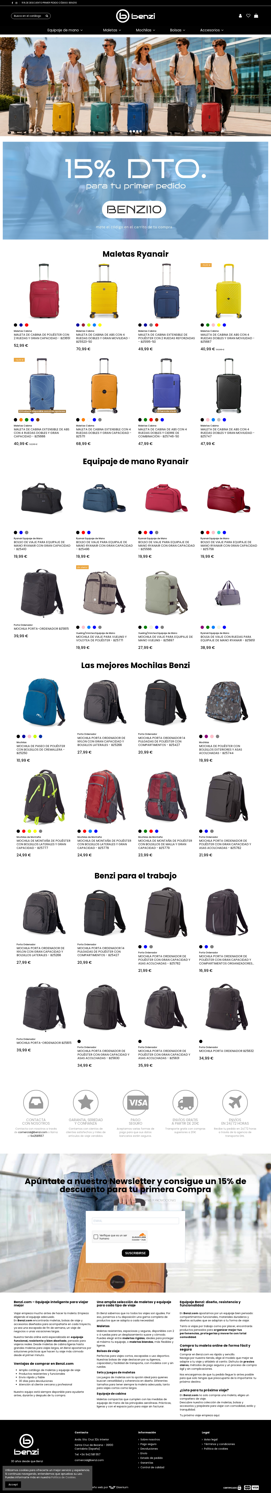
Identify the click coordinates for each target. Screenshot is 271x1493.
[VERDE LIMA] (89, 325)
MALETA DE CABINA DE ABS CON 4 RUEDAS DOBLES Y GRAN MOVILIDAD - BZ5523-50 (103, 338)
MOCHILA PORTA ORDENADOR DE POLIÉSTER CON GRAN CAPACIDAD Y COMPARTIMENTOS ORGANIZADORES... (226, 959)
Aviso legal (211, 1439)
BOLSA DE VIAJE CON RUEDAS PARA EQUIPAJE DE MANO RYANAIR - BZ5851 (228, 638)
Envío (143, 1453)
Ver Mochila (138, 93)
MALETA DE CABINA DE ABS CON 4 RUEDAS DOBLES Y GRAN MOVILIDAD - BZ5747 (228, 432)
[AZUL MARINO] (21, 325)
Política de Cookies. (63, 1477)
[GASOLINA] (218, 532)
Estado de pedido (151, 1458)
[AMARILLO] (100, 325)
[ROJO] (26, 325)
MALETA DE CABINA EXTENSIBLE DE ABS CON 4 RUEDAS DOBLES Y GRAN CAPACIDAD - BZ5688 (41, 432)
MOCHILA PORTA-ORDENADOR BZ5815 (41, 629)
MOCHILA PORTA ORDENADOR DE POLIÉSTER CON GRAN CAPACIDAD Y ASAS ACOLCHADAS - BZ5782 (225, 844)
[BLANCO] (89, 419)
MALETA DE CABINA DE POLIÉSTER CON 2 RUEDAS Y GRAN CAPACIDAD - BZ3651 (42, 336)
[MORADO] (202, 627)
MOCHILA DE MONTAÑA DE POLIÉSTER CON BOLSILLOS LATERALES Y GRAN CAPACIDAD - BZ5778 (104, 844)
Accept (13, 1484)
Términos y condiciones (219, 1444)
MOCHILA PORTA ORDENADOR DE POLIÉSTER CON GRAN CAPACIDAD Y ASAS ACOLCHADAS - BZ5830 (103, 1054)
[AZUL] (224, 325)
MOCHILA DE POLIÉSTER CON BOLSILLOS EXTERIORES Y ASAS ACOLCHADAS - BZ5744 (220, 749)
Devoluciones (149, 1449)
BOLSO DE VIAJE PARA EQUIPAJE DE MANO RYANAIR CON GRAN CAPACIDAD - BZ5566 (166, 545)
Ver (42, 405)
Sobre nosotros (150, 1439)
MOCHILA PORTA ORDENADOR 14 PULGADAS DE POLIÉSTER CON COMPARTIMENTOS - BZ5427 (161, 741)
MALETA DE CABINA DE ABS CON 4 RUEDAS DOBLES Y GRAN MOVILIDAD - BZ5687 (228, 338)
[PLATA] (218, 419)
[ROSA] (213, 325)
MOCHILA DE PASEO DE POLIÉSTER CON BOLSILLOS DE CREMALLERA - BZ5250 (41, 749)
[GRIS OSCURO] (151, 325)
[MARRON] (37, 419)
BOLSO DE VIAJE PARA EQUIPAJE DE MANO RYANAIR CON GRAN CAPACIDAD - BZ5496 (104, 545)
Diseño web (95, 1487)
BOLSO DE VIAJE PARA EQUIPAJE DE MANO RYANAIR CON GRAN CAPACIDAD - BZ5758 (229, 545)
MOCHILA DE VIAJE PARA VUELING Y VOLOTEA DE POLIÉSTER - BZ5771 (101, 638)
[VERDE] (207, 325)
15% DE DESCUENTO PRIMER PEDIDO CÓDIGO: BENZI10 (49, 2)
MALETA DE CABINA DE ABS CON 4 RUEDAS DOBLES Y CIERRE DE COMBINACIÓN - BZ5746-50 (162, 432)
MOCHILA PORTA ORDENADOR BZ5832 (226, 1051)
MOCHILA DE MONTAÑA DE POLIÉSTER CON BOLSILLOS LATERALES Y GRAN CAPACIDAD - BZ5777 (43, 844)
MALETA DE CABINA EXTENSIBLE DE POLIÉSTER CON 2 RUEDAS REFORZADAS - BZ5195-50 (166, 338)
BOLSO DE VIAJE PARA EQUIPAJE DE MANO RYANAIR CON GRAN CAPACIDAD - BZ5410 (42, 545)
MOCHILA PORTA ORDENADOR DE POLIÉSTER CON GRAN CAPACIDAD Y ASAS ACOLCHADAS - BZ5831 (164, 1054)
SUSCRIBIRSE (135, 1253)
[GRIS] (100, 419)
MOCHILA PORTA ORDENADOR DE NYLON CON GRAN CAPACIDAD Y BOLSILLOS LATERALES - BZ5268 (101, 741)
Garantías (146, 1463)
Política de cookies (216, 1449)
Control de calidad (152, 1467)
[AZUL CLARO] (94, 325)
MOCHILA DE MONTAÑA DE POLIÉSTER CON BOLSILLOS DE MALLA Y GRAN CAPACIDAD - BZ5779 (165, 844)
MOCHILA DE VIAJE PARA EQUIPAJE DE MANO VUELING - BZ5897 (165, 638)
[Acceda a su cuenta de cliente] (240, 16)
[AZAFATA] (40, 736)
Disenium (122, 1487)
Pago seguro (148, 1444)
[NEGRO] (15, 325)
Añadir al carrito (44, 311)
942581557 (37, 1136)
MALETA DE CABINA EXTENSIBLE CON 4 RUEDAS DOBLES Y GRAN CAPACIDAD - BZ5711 (103, 432)
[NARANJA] (21, 419)
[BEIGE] (151, 627)
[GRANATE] (83, 325)
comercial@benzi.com (32, 1132)
